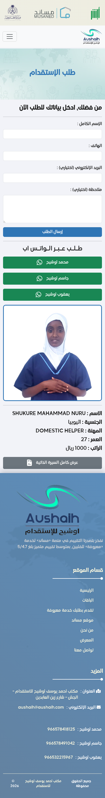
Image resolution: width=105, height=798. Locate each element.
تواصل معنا (84, 650)
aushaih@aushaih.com (41, 708)
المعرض (87, 640)
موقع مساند (83, 621)
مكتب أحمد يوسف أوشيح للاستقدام (43, 784)
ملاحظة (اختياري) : (86, 190)
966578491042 (60, 744)
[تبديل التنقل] (10, 36)
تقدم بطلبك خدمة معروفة (70, 611)
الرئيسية (87, 591)
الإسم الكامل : (89, 124)
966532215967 (58, 758)
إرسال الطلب (52, 232)
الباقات (88, 601)
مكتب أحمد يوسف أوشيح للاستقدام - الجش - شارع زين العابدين (45, 695)
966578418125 (61, 730)
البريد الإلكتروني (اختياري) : (79, 168)
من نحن (87, 630)
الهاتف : (95, 146)
